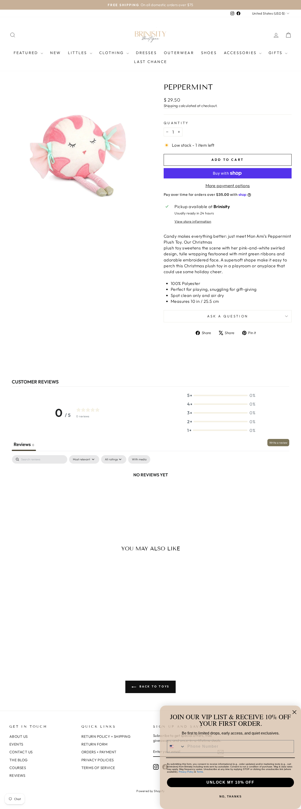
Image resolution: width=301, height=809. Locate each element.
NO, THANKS (230, 796)
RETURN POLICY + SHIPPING (106, 736)
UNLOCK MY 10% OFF (230, 782)
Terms (200, 771)
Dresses (146, 52)
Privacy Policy (186, 771)
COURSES (17, 768)
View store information (192, 221)
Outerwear (179, 52)
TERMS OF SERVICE (98, 768)
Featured (27, 52)
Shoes (209, 52)
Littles (78, 52)
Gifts (276, 52)
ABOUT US (18, 736)
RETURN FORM (94, 744)
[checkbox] (139, 459)
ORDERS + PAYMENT (99, 752)
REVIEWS (17, 775)
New (55, 52)
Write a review (278, 442)
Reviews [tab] (24, 444)
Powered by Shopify (150, 791)
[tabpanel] (150, 490)
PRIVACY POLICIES (97, 760)
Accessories (241, 52)
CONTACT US (21, 752)
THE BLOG (18, 760)
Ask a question (227, 316)
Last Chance (150, 61)
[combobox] (176, 746)
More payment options (228, 185)
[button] (221, 395)
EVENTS (16, 744)
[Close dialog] (294, 712)
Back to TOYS (154, 686)
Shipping (171, 105)
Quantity (176, 123)
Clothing (112, 52)
